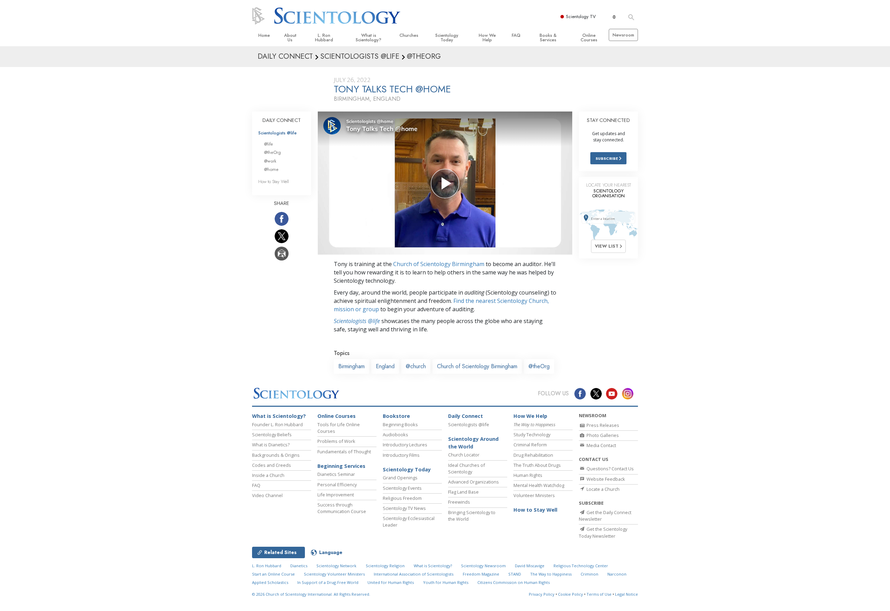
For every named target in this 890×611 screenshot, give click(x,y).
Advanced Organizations (473, 482)
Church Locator (463, 455)
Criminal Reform (530, 444)
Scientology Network (336, 565)
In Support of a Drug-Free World (327, 582)
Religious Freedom (402, 498)
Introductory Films (401, 455)
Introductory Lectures (405, 444)
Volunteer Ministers (534, 495)
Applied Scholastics (270, 582)
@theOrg (539, 366)
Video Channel (267, 495)
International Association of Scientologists (413, 574)
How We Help (487, 37)
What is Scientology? (368, 37)
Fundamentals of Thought (344, 451)
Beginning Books (400, 424)
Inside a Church (268, 475)
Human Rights (527, 475)
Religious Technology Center (580, 565)
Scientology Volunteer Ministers (334, 574)
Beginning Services (341, 466)
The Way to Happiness (551, 574)
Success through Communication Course (341, 508)
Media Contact (600, 445)
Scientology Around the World (473, 443)
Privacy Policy (542, 594)
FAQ (516, 35)
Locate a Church (602, 489)
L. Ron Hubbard (324, 37)
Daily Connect (465, 416)
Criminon (589, 574)
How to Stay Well (273, 181)
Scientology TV (581, 16)
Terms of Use (599, 594)
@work (270, 161)
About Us (290, 37)
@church (416, 366)
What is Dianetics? (271, 444)
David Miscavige (529, 565)
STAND (514, 574)
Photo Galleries (602, 435)
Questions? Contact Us (609, 468)
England (385, 366)
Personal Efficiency (337, 484)
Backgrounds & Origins (276, 455)
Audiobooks (395, 434)
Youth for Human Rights (445, 582)
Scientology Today (446, 37)
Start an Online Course (273, 574)
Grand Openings (400, 477)
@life (268, 144)
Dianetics (298, 565)
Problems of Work (336, 441)
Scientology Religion (385, 565)
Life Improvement (335, 495)
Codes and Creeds (271, 465)
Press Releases (602, 425)
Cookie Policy (570, 594)
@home (271, 169)
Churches (408, 35)
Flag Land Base (463, 492)
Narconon (616, 574)
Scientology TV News (404, 508)
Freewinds (459, 502)
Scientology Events (402, 488)
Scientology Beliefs (272, 434)
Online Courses (589, 37)
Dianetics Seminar (336, 474)
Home (264, 35)
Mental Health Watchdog (538, 485)
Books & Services (548, 37)
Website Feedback (605, 479)
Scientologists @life (277, 133)
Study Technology (531, 434)
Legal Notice (626, 594)
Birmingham (351, 366)
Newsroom (623, 35)
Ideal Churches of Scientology (466, 468)
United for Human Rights (390, 582)
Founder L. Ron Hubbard (277, 424)
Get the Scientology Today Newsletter (603, 532)
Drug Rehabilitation (533, 455)
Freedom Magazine (481, 574)
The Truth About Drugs (537, 465)
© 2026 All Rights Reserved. (311, 594)
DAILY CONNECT (281, 120)
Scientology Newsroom (483, 565)
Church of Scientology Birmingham (438, 264)
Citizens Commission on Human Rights (513, 582)
